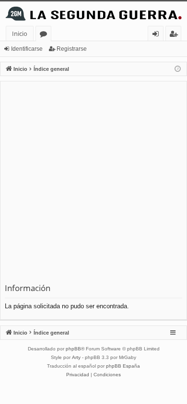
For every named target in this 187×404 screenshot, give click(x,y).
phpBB (73, 348)
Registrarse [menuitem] (175, 35)
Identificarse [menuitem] (157, 35)
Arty (76, 357)
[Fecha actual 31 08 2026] (178, 69)
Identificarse (27, 48)
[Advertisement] (93, 184)
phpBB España (123, 366)
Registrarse (72, 48)
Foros (45, 35)
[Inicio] (93, 13)
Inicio (19, 33)
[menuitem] (77, 374)
